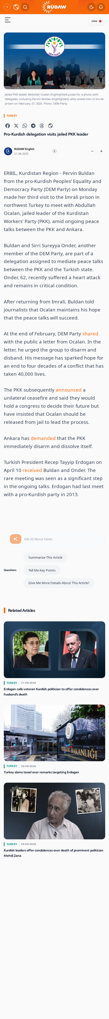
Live (94, 21)
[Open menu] (7, 20)
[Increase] (101, 151)
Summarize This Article (45, 557)
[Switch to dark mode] (91, 7)
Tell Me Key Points (42, 570)
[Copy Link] (50, 126)
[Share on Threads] (42, 126)
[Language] (16, 7)
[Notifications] (101, 7)
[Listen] (54, 151)
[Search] (25, 7)
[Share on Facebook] (7, 126)
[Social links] (7, 7)
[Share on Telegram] (33, 126)
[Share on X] (16, 126)
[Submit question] (15, 539)
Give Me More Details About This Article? (58, 583)
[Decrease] (92, 151)
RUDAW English (24, 149)
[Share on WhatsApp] (25, 126)
